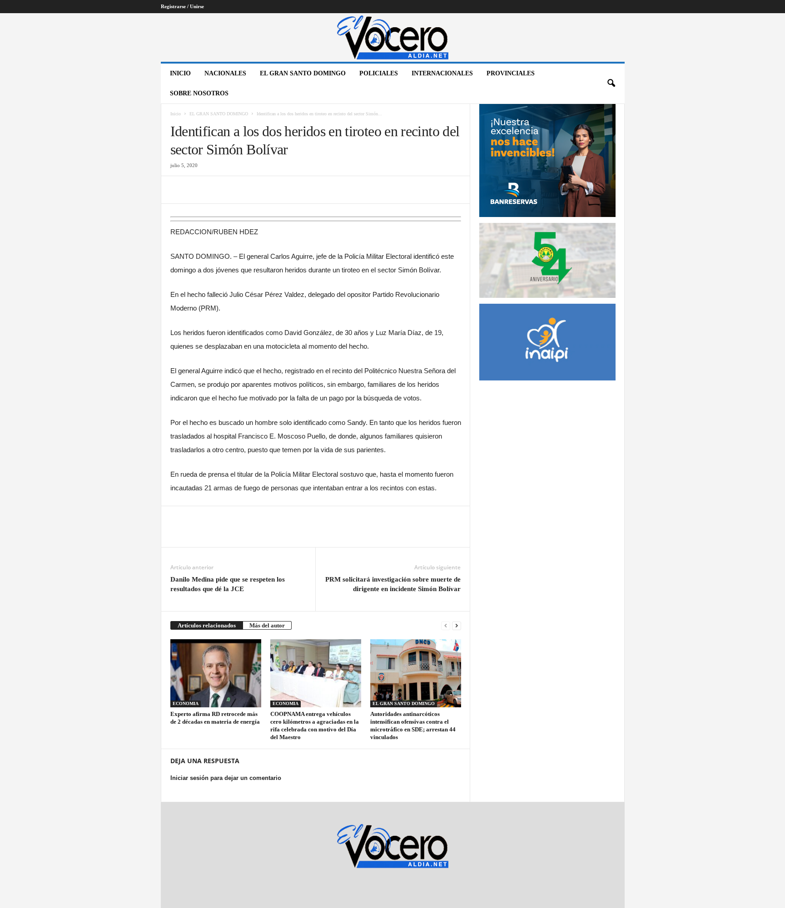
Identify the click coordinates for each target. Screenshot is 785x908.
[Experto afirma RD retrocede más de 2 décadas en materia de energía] (215, 673)
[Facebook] (179, 190)
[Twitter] (200, 190)
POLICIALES (378, 73)
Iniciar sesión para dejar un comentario (225, 778)
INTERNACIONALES (442, 73)
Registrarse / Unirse (182, 6)
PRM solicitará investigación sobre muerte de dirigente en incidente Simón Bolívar (393, 584)
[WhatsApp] (242, 190)
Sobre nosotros (199, 93)
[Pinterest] (221, 190)
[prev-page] (445, 625)
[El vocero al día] (393, 37)
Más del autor (267, 625)
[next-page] (456, 625)
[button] (611, 84)
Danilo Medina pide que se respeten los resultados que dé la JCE (227, 584)
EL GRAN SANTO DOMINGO (303, 73)
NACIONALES (225, 73)
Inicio (180, 73)
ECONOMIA (186, 703)
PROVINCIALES (511, 73)
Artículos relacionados (207, 625)
